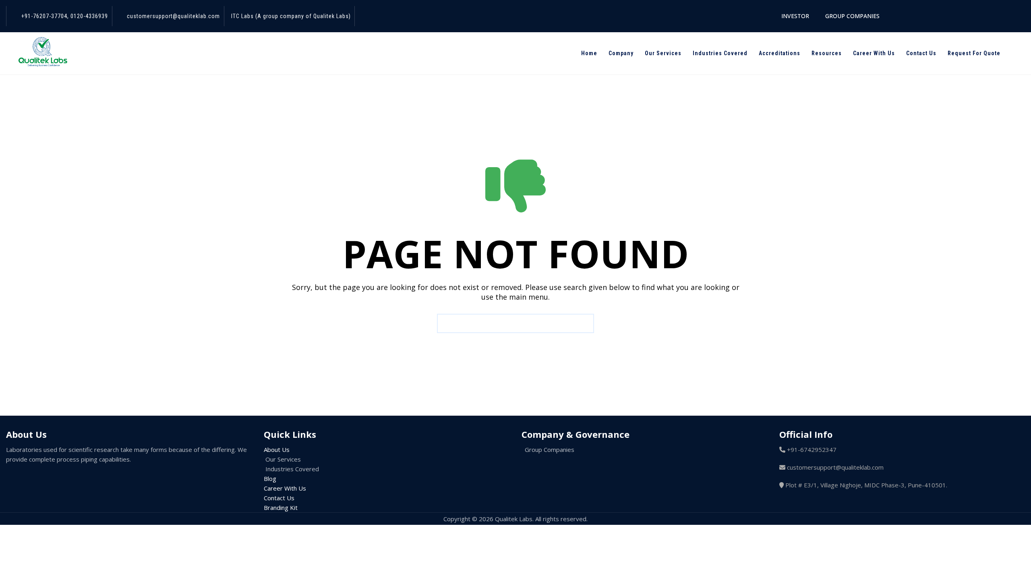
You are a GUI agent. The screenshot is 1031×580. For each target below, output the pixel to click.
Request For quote (974, 53)
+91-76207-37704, (45, 16)
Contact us (921, 53)
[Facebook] (20, 478)
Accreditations (779, 53)
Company (621, 53)
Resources (827, 53)
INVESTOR (795, 16)
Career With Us (874, 53)
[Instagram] (54, 478)
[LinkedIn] (71, 478)
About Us (277, 449)
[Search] (1018, 53)
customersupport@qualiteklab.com (173, 16)
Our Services (663, 53)
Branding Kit (281, 507)
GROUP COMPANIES (852, 16)
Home (589, 53)
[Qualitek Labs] (42, 56)
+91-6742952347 (811, 449)
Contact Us (279, 498)
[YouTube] (88, 478)
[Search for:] (515, 323)
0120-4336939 (88, 16)
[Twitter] (37, 478)
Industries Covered (720, 53)
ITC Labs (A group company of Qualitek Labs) (291, 16)
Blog (270, 478)
